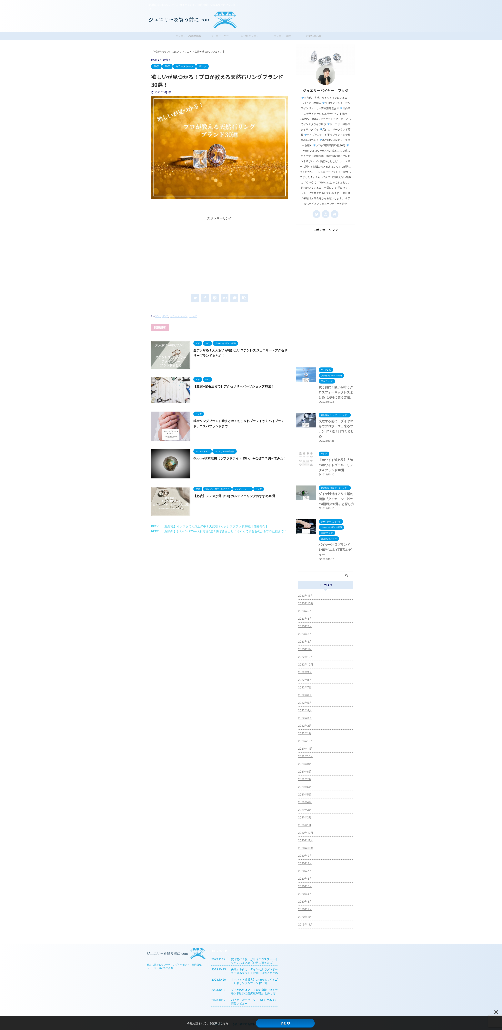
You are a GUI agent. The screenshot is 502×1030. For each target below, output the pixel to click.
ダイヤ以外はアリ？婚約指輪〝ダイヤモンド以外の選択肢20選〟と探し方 (336, 499)
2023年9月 (305, 611)
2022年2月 (305, 725)
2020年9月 (305, 855)
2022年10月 (305, 664)
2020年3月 (305, 901)
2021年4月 (305, 802)
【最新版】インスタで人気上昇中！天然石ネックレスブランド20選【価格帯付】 (215, 526)
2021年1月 (304, 825)
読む (283, 1023)
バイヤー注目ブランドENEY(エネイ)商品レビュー (335, 550)
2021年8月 (305, 771)
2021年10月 (305, 756)
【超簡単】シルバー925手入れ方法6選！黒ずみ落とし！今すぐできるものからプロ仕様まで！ (224, 531)
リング (193, 316)
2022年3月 (305, 718)
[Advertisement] (219, 255)
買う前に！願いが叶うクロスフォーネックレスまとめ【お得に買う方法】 (336, 392)
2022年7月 (305, 687)
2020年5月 (305, 886)
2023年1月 (305, 649)
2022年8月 (305, 679)
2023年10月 (305, 603)
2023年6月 (305, 633)
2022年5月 (305, 702)
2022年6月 (305, 695)
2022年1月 (304, 733)
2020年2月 (305, 909)
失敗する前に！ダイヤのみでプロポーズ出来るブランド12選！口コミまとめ (254, 971)
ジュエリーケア (220, 35)
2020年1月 (305, 916)
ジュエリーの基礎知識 (188, 35)
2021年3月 (305, 809)
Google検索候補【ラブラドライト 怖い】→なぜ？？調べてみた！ (239, 458)
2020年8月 (305, 863)
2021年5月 (305, 794)
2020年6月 (305, 878)
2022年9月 (305, 672)
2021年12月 (305, 741)
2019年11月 (305, 924)
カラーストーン (178, 316)
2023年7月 (305, 626)
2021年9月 (305, 763)
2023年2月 (305, 641)
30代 (158, 316)
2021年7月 (304, 779)
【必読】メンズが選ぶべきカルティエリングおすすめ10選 (234, 496)
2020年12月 (305, 832)
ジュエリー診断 (282, 35)
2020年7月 (305, 871)
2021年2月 (304, 817)
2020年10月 (305, 848)
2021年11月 (305, 748)
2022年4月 (305, 710)
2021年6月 (305, 786)
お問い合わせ (313, 35)
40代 (165, 316)
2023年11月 (305, 595)
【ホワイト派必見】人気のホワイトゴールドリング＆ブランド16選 (336, 465)
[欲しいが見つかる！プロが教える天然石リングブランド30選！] (224, 298)
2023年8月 (305, 618)
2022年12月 (305, 656)
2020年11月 (305, 840)
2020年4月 (305, 893)
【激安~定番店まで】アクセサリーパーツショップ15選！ (233, 386)
